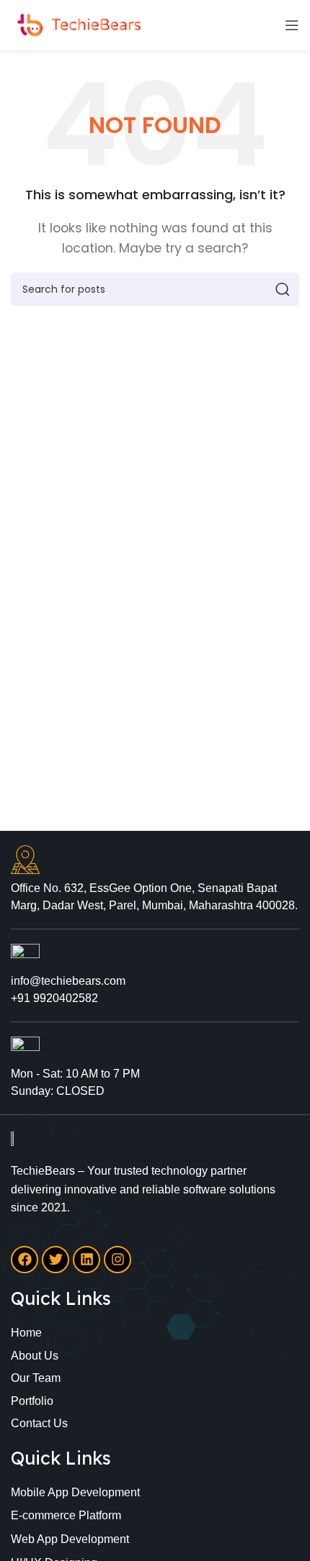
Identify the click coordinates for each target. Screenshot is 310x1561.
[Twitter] (55, 1259)
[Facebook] (24, 1259)
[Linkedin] (86, 1259)
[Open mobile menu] (292, 25)
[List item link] (155, 1333)
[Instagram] (117, 1259)
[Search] (282, 289)
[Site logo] (76, 24)
